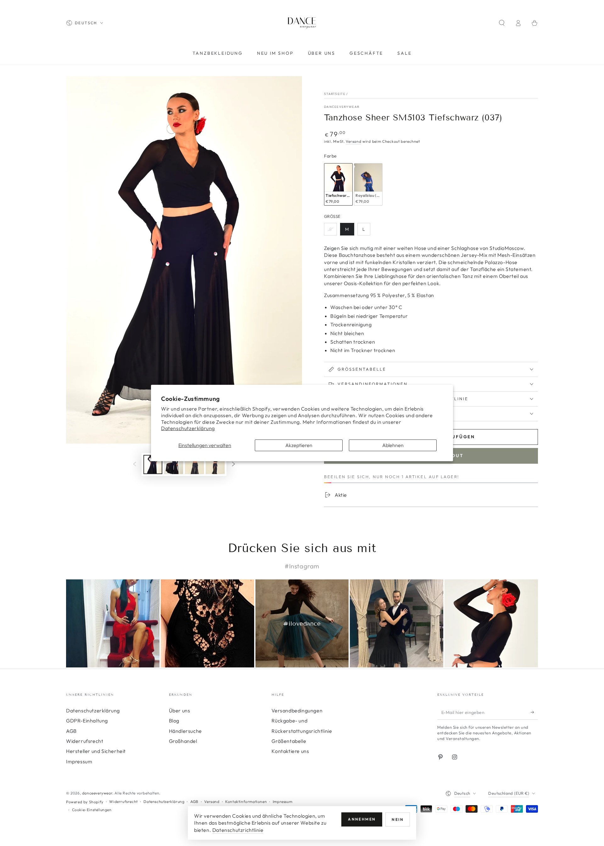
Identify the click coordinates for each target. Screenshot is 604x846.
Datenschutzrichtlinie (238, 830)
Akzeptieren (298, 445)
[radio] (338, 184)
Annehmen (362, 819)
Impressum (79, 761)
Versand (353, 141)
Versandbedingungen (296, 710)
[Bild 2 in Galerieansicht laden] (173, 464)
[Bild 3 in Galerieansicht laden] (194, 464)
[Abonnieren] (534, 712)
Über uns (179, 710)
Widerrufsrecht (84, 741)
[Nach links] (135, 465)
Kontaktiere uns (290, 751)
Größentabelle (288, 741)
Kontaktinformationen (246, 801)
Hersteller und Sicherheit (96, 751)
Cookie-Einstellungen (92, 809)
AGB (71, 731)
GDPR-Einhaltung (87, 720)
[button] (502, 23)
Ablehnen (393, 445)
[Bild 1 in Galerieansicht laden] (152, 464)
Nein (398, 819)
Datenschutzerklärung (188, 428)
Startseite (334, 94)
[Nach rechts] (233, 465)
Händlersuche (185, 731)
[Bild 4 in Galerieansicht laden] (215, 464)
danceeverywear (341, 107)
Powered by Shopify (84, 801)
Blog (174, 720)
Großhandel (183, 741)
